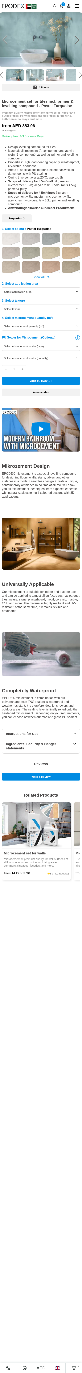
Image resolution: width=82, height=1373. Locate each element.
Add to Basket (41, 380)
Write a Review (41, 776)
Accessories (41, 392)
